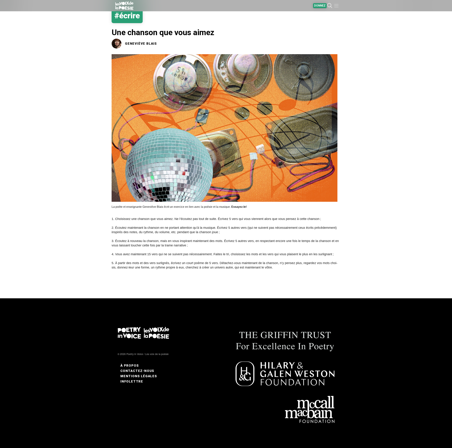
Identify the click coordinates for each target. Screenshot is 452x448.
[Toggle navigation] (336, 5)
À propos (129, 365)
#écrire (127, 15)
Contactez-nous (137, 371)
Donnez (320, 5)
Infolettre (131, 381)
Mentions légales (138, 376)
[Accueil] (124, 5)
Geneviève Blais (141, 43)
